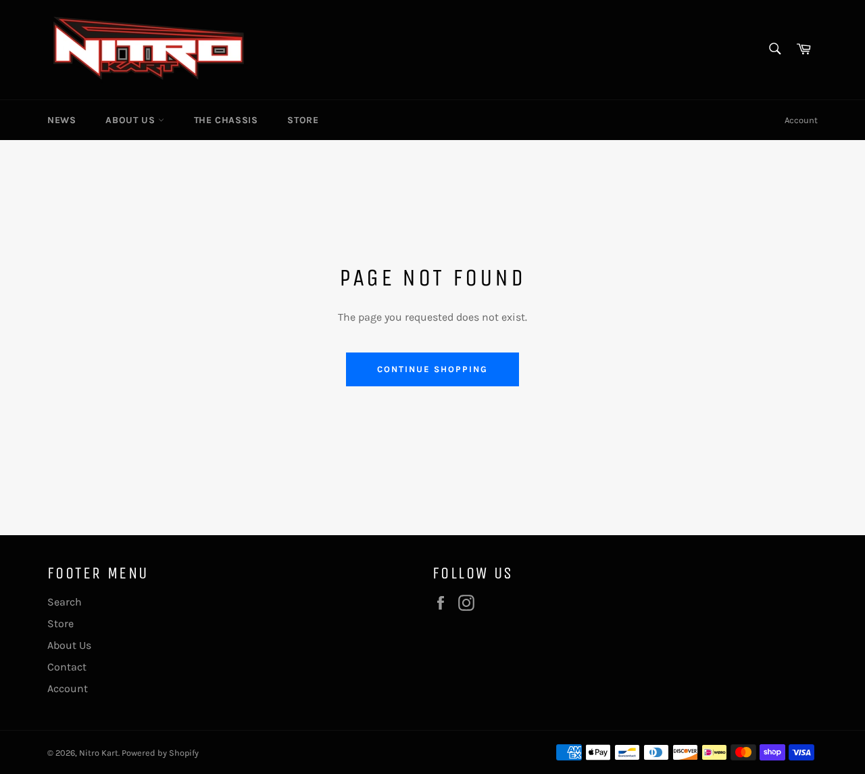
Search (64, 601)
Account (801, 120)
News (61, 120)
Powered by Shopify (160, 753)
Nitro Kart (98, 753)
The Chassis (226, 120)
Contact (66, 666)
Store (302, 120)
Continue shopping (432, 369)
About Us (131, 120)
